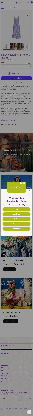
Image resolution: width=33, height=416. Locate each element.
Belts (16, 209)
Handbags (16, 214)
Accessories (16, 224)
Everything (16, 228)
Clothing (16, 219)
